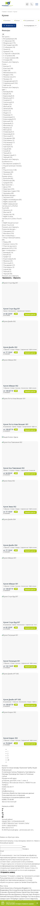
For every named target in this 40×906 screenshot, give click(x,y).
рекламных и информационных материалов (20, 865)
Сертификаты (30, 772)
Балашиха (18, 888)
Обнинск (17, 896)
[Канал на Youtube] (2, 813)
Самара (3, 899)
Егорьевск (4, 892)
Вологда (20, 890)
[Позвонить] (31, 4)
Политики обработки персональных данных (16, 879)
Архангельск (9, 888)
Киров (24, 892)
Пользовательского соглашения (12, 878)
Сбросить (16, 278)
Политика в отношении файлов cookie (16, 797)
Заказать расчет (30, 314)
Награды (5, 774)
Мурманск (18, 894)
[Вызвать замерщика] (27, 4)
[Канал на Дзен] (2, 817)
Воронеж (27, 890)
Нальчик (25, 894)
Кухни (4, 768)
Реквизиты (21, 772)
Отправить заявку (8, 872)
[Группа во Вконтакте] (2, 808)
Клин (29, 892)
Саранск (22, 899)
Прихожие (23, 768)
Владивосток (26, 888)
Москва (11, 894)
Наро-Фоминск (34, 894)
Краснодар (35, 892)
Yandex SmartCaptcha (29, 882)
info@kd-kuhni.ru (8, 791)
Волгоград (13, 890)
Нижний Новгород (7, 896)
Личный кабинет (7, 819)
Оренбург (24, 896)
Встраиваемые (29, 20)
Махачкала (4, 894)
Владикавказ (4, 890)
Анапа (2, 888)
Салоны (14, 772)
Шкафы (16, 768)
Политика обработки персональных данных (18, 793)
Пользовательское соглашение (13, 795)
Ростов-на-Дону (34, 896)
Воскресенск (35, 890)
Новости (22, 774)
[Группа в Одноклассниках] (2, 811)
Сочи (27, 899)
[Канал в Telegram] (3, 815)
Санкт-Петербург (12, 899)
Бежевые (7, 20)
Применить (7, 278)
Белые (17, 20)
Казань (19, 892)
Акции (34, 768)
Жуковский (12, 892)
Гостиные (10, 768)
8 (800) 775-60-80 (8, 799)
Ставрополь (33, 899)
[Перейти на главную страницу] (7, 4)
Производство (14, 774)
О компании (6, 772)
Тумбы (29, 768)
